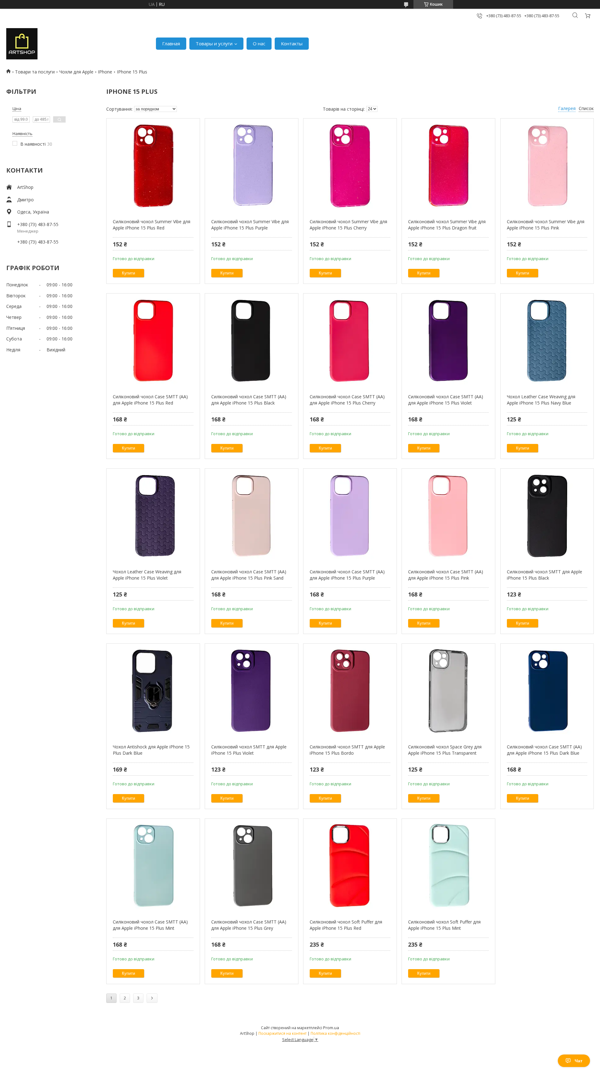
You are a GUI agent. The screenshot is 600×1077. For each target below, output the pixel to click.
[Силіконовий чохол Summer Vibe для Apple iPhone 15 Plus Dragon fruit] (448, 165)
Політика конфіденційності (335, 1033)
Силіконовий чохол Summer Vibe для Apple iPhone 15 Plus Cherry (348, 225)
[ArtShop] (22, 43)
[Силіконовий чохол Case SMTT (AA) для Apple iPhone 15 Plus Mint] (153, 866)
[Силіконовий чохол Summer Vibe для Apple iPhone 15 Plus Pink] (547, 165)
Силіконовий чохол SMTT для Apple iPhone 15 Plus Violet (249, 750)
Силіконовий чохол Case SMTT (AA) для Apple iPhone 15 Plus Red (150, 400)
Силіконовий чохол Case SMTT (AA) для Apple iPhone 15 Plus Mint (150, 925)
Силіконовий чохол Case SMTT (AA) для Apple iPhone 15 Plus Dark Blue (544, 750)
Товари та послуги (35, 72)
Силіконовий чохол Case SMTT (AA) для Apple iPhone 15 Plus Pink (445, 575)
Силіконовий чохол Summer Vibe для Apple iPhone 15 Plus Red (151, 225)
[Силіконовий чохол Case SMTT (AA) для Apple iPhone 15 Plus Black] (251, 340)
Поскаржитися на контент (282, 1033)
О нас (259, 43)
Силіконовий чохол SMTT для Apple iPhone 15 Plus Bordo (347, 750)
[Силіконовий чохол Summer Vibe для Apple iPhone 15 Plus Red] (153, 165)
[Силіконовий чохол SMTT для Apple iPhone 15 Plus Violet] (251, 690)
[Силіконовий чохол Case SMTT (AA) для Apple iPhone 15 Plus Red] (153, 340)
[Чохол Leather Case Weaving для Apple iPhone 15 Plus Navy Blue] (547, 340)
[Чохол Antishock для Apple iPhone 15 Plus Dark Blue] (153, 690)
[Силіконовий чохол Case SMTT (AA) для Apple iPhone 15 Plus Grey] (251, 866)
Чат (578, 1060)
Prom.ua (331, 1027)
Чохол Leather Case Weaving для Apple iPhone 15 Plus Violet (147, 575)
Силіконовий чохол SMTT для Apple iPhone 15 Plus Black (544, 575)
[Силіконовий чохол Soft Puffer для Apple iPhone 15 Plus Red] (349, 866)
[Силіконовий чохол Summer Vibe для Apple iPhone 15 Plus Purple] (251, 165)
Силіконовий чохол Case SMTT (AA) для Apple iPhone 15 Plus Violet (445, 400)
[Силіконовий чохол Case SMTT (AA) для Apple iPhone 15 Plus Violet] (448, 340)
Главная (171, 43)
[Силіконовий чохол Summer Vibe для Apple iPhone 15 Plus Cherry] (349, 165)
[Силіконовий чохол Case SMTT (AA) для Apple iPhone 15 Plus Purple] (349, 515)
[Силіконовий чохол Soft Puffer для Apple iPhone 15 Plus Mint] (448, 866)
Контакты (291, 43)
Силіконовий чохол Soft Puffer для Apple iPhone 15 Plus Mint (444, 925)
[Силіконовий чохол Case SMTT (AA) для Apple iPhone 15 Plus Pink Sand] (251, 515)
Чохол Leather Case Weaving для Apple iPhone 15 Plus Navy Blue (541, 400)
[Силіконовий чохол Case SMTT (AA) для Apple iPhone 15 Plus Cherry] (349, 340)
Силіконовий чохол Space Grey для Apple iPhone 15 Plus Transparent (445, 750)
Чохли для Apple (76, 72)
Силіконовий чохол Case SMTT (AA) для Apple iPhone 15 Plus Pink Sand (248, 575)
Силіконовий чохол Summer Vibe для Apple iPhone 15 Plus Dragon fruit (447, 225)
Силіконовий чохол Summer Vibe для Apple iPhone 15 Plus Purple (250, 225)
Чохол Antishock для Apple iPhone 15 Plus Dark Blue (151, 750)
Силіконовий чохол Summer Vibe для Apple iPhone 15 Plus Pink (545, 225)
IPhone (105, 72)
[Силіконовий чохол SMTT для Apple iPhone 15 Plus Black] (547, 515)
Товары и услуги (214, 43)
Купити (128, 273)
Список (586, 108)
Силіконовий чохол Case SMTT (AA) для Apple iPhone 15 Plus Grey (248, 925)
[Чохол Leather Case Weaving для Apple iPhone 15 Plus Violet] (153, 515)
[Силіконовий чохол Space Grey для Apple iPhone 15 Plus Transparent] (448, 690)
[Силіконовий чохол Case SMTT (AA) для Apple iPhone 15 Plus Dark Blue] (547, 690)
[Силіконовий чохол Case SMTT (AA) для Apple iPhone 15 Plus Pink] (448, 515)
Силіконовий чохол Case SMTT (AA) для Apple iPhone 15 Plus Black (248, 400)
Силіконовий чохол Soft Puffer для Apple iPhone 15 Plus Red (346, 925)
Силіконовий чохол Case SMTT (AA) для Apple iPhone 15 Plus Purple (347, 575)
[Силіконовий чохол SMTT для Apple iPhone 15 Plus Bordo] (349, 690)
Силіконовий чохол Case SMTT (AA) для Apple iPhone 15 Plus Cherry (347, 400)
